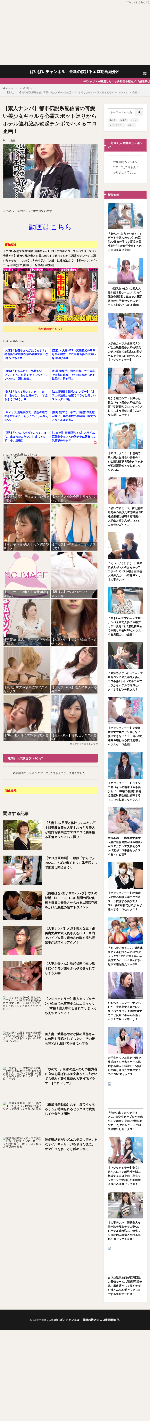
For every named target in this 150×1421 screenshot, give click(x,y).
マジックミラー (116, 125)
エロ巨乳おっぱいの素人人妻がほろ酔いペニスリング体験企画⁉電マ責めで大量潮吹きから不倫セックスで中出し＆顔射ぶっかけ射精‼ (125, 296)
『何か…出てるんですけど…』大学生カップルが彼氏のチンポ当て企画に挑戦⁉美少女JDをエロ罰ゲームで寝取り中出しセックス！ (125, 1121)
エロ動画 (24, 88)
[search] (139, 112)
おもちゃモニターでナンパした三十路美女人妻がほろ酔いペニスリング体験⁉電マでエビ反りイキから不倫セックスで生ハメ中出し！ (125, 1011)
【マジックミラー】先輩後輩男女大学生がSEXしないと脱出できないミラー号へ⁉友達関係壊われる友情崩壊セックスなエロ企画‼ (125, 736)
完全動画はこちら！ (50, 328)
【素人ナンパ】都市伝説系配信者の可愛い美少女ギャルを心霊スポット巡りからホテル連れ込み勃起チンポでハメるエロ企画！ (72, 92)
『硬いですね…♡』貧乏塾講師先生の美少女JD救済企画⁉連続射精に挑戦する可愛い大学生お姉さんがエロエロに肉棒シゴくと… (125, 516)
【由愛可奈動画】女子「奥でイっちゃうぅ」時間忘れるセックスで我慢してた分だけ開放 (70, 1108)
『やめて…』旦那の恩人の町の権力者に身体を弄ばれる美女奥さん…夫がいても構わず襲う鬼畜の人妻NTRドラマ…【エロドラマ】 (71, 1076)
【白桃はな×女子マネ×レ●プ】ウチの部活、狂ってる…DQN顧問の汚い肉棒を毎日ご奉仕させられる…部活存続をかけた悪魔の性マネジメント (71, 900)
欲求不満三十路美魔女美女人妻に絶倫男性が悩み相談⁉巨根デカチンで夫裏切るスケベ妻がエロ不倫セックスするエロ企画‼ (125, 846)
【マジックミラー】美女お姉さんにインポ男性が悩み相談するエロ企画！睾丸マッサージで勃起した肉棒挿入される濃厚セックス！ (124, 1176)
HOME (9, 88)
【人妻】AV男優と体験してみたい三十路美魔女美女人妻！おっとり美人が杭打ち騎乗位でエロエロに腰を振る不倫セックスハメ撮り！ (70, 830)
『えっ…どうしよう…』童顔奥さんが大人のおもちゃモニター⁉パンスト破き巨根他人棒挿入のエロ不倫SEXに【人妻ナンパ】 (125, 571)
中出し (131, 125)
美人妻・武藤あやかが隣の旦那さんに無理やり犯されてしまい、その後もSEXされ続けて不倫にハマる (70, 1038)
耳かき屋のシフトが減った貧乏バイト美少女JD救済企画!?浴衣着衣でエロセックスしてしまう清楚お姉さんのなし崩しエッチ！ (125, 406)
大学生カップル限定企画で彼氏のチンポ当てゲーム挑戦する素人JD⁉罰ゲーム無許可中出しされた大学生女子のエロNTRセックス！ (125, 1066)
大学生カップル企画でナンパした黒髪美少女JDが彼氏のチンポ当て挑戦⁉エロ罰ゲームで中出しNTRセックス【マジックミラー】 (125, 351)
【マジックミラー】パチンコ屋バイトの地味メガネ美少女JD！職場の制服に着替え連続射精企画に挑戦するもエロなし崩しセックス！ (124, 791)
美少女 (113, 120)
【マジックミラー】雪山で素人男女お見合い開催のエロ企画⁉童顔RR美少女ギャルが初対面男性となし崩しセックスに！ (125, 461)
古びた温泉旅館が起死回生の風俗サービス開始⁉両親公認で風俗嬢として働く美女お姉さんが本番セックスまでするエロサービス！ (125, 1285)
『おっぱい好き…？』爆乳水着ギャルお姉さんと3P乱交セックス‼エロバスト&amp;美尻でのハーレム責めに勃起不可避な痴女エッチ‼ (125, 956)
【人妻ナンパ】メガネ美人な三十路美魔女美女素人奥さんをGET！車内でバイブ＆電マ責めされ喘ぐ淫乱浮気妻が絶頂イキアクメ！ (70, 935)
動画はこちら (50, 226)
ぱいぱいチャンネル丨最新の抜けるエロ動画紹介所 (75, 72)
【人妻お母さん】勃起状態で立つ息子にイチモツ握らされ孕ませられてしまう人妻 (70, 968)
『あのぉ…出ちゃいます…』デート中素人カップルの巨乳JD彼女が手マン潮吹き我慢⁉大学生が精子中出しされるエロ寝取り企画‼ (125, 241)
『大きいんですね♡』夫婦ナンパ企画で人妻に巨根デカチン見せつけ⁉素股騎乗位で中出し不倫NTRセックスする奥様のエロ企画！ (125, 626)
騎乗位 (123, 120)
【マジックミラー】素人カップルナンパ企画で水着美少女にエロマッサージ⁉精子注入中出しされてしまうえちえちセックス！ (70, 1006)
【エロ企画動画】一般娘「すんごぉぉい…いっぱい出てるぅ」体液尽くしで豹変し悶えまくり (71, 862)
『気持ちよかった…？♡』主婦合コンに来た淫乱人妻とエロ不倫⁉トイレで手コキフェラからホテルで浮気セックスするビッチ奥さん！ (125, 681)
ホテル (134, 120)
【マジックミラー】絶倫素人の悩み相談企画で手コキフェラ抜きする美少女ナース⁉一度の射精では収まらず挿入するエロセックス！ (125, 901)
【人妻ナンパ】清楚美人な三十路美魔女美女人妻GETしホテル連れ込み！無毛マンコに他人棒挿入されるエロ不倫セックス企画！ (124, 1231)
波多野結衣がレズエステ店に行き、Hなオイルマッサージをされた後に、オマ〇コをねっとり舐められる (71, 1144)
